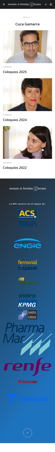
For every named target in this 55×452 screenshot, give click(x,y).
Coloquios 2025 (15, 72)
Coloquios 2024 (15, 120)
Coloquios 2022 (15, 167)
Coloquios (7, 67)
